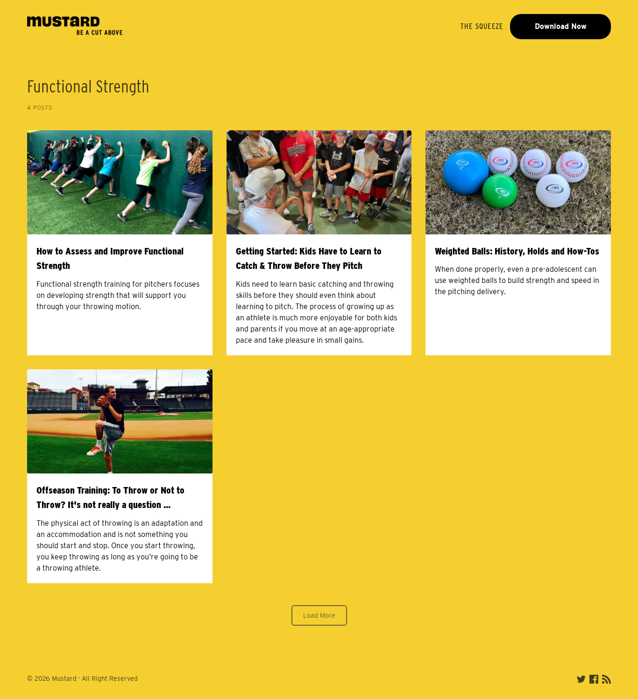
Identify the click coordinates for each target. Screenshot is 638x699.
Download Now (561, 26)
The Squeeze (482, 26)
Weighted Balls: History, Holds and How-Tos (517, 251)
